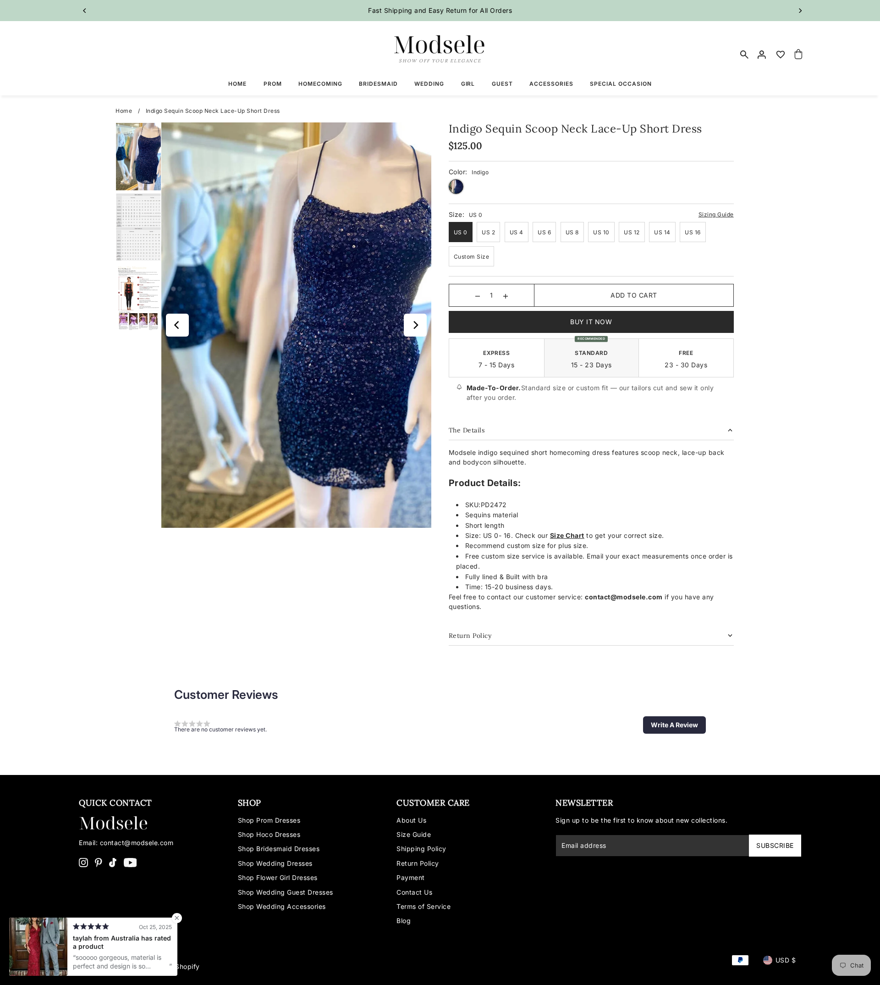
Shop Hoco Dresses (269, 834)
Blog (403, 920)
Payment (410, 877)
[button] (674, 725)
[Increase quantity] (505, 295)
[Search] (744, 54)
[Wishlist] (780, 54)
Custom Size (472, 256)
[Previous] (85, 10)
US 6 (544, 232)
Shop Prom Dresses (269, 820)
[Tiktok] (112, 862)
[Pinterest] (98, 862)
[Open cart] (799, 54)
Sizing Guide (716, 214)
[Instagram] (83, 862)
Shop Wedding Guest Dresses (285, 892)
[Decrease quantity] (477, 295)
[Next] (800, 10)
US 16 (693, 232)
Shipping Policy (421, 848)
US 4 (516, 232)
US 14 (662, 232)
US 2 (488, 232)
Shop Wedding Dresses (275, 863)
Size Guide (413, 834)
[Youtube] (130, 862)
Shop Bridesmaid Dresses (279, 848)
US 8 (572, 232)
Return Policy (417, 863)
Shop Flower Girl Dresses (278, 877)
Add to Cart (633, 295)
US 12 (632, 232)
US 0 (461, 232)
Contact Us (414, 892)
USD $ (786, 960)
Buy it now (591, 322)
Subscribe (775, 845)
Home (124, 110)
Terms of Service (423, 906)
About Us (411, 820)
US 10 (601, 232)
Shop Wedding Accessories (282, 906)
